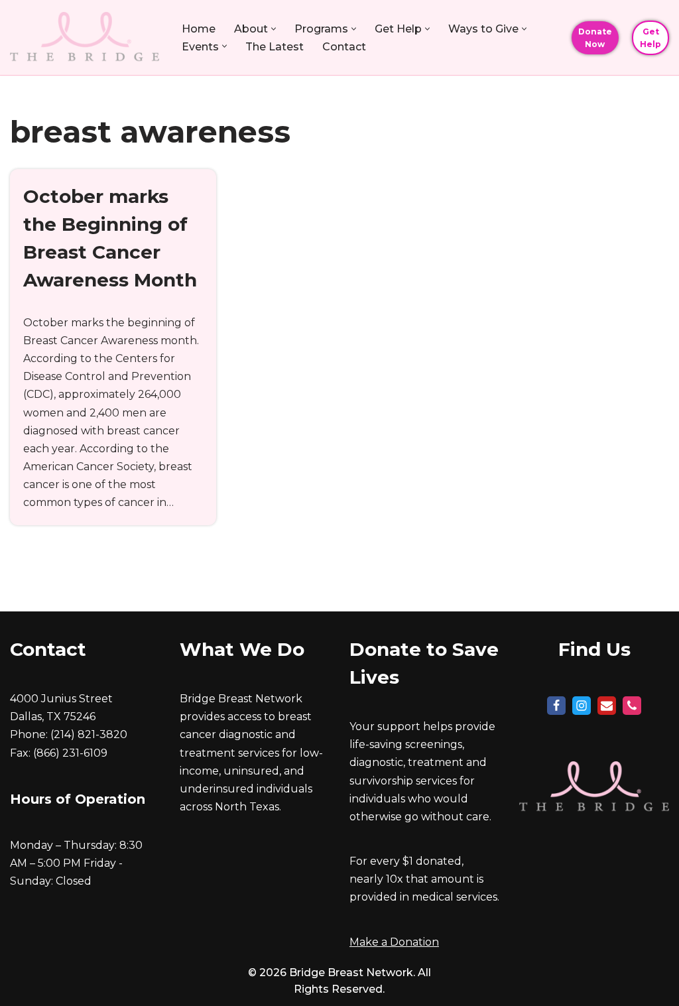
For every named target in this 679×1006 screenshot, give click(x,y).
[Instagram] (581, 705)
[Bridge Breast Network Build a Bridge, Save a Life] (84, 37)
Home (199, 29)
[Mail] (606, 705)
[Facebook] (556, 705)
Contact (344, 46)
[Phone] (632, 705)
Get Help (650, 38)
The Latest (274, 46)
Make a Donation (394, 942)
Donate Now (595, 38)
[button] (273, 29)
